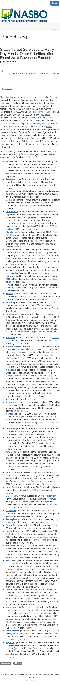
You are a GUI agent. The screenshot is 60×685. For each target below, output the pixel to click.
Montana (10, 413)
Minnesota (11, 369)
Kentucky (10, 302)
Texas (9, 560)
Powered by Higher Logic (30, 681)
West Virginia (12, 630)
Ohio (8, 495)
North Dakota (12, 486)
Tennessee (11, 545)
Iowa (8, 284)
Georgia (10, 240)
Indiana (9, 275)
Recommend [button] (7, 89)
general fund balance (33, 481)
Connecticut (12, 211)
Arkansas (10, 179)
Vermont (10, 607)
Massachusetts (13, 346)
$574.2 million (49, 495)
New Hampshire (13, 437)
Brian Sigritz (22, 73)
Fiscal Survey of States (42, 111)
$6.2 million (11, 533)
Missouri (10, 401)
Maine (9, 319)
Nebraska (10, 428)
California (10, 190)
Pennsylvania (12, 519)
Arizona (9, 161)
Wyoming (10, 642)
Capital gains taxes (30, 349)
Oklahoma (11, 510)
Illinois (9, 267)
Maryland (10, 337)
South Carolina (13, 525)
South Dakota (12, 530)
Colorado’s (11, 199)
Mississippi (11, 387)
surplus (55, 337)
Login (54, 3)
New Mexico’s (13, 451)
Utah (8, 589)
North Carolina (13, 472)
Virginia (9, 618)
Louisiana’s (11, 314)
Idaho (9, 249)
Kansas (9, 293)
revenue (17, 305)
